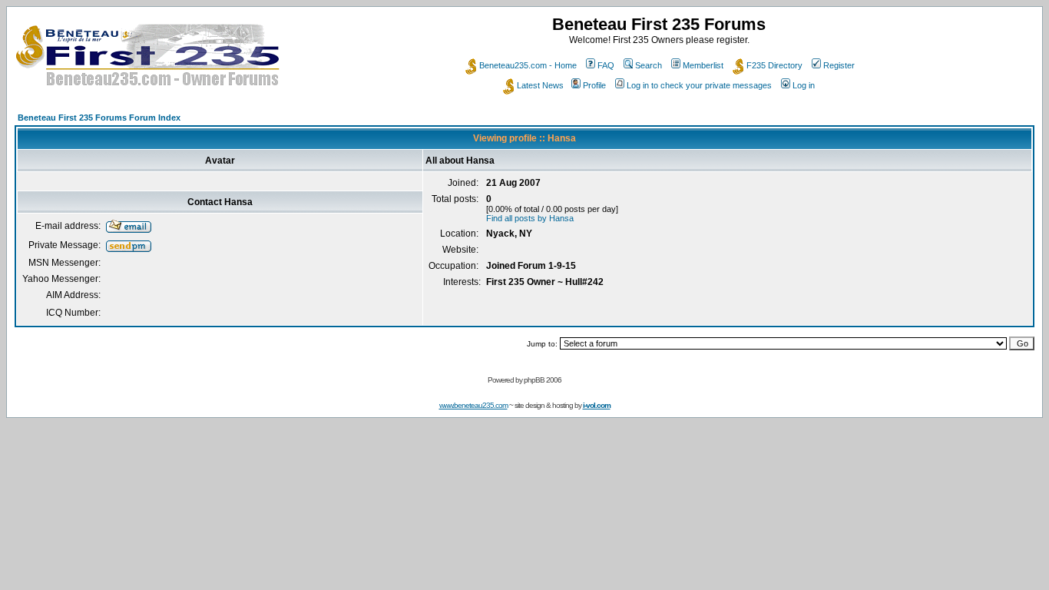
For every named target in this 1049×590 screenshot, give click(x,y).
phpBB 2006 (542, 380)
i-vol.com (597, 405)
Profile (594, 85)
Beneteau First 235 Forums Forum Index (99, 117)
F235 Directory (774, 65)
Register (839, 65)
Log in (804, 85)
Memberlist (703, 65)
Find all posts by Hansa (530, 218)
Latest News (540, 85)
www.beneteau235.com (473, 405)
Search (648, 65)
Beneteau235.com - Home (528, 65)
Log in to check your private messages (699, 85)
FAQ (605, 65)
